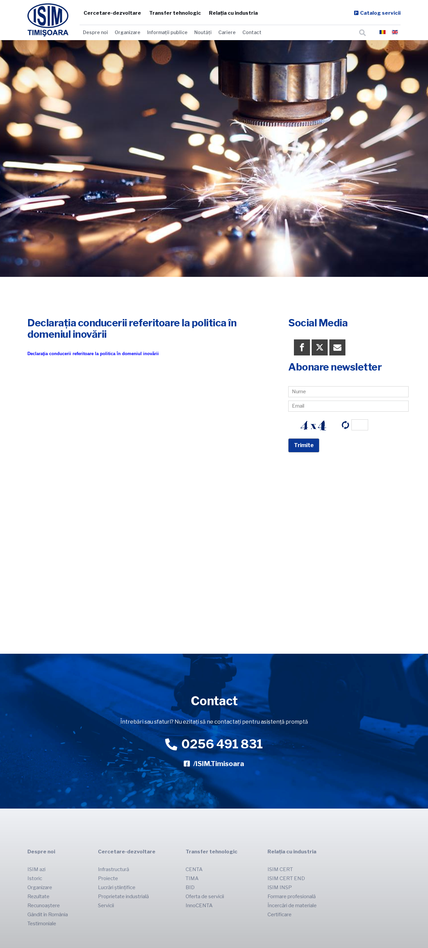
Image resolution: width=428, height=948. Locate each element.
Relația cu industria (233, 13)
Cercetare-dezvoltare (112, 13)
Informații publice (167, 32)
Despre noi (95, 32)
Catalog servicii (380, 13)
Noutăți (203, 32)
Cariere (227, 32)
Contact (251, 32)
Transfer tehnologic (175, 13)
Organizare (127, 32)
